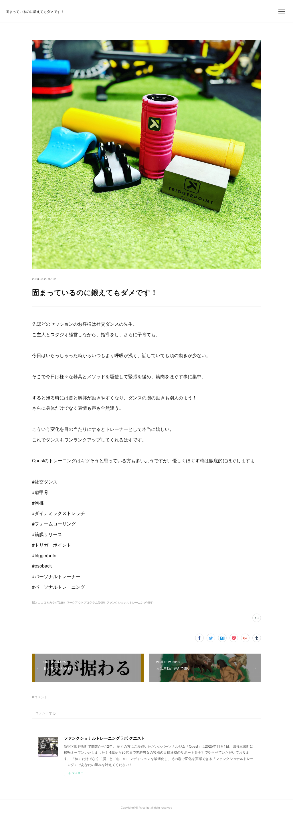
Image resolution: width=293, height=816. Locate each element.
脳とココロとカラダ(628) (48, 602)
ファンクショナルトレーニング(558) (129, 602)
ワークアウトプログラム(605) (85, 602)
